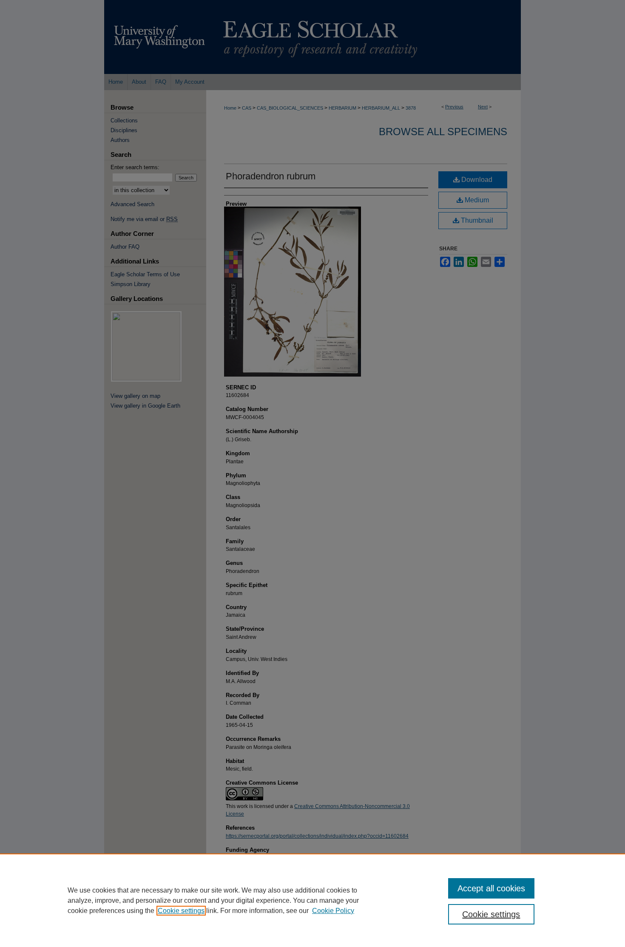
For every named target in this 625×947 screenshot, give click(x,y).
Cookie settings (181, 910)
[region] (312, 900)
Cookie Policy (333, 910)
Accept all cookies (491, 888)
